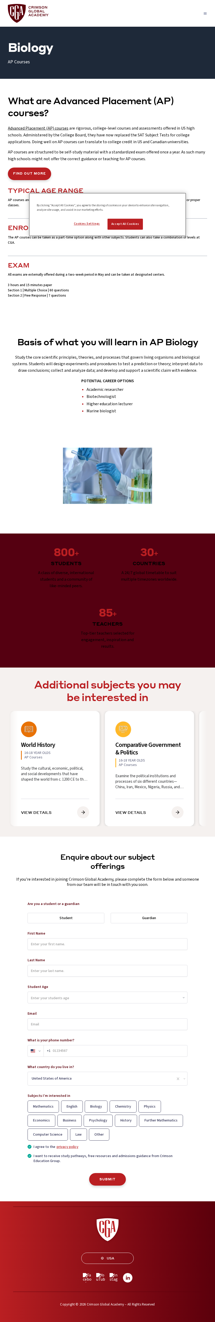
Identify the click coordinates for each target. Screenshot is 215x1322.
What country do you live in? (51, 1067)
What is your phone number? (51, 1040)
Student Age (38, 987)
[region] (107, 214)
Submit (107, 1179)
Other (99, 1134)
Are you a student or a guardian (53, 904)
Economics (41, 1120)
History (126, 1120)
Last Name (36, 960)
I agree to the (56, 1147)
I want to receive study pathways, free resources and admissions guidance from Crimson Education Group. (103, 1159)
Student (66, 918)
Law (79, 1134)
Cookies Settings (87, 223)
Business (69, 1120)
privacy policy (67, 1147)
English (72, 1106)
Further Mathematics (161, 1120)
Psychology (98, 1120)
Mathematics (43, 1106)
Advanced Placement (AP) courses (38, 128)
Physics (149, 1106)
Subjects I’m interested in (49, 1095)
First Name (36, 933)
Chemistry (123, 1106)
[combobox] (32, 1079)
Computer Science (47, 1134)
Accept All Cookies (125, 224)
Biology (96, 1106)
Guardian (149, 918)
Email (32, 1013)
